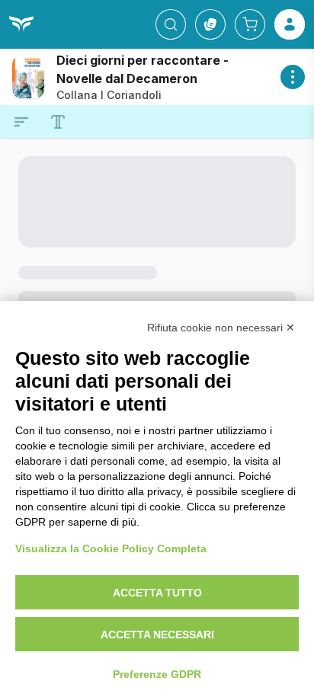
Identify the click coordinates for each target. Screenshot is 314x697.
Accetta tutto (157, 593)
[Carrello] (250, 24)
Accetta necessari (157, 634)
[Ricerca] (170, 24)
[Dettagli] (292, 77)
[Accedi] (289, 24)
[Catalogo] (210, 24)
